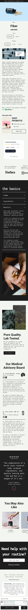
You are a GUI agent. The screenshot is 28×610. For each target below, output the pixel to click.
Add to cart (19, 131)
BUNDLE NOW (19, 53)
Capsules (10, 36)
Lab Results (9, 353)
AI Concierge (12, 574)
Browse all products (14, 564)
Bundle (14, 41)
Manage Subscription (14, 579)
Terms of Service (9, 576)
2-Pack (13, 44)
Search (6, 574)
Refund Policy (20, 574)
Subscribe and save (19, 124)
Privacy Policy (19, 576)
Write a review (10, 151)
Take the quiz (14, 560)
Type (14, 33)
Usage (5, 195)
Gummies (17, 36)
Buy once (16, 126)
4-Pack (20, 44)
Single (7, 44)
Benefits (7, 207)
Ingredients (8, 201)
